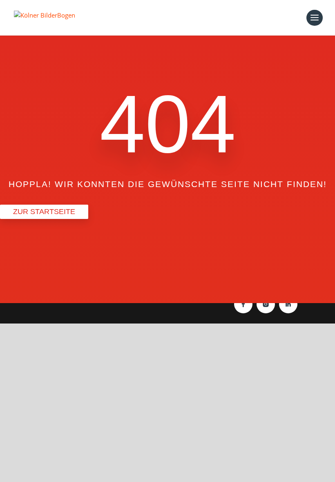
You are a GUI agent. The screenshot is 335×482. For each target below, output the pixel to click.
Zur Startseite (44, 212)
